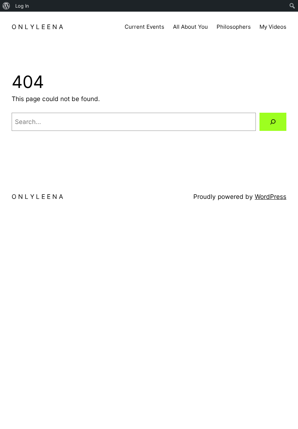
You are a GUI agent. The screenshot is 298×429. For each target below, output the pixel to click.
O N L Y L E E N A (37, 27)
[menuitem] (6, 6)
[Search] (272, 122)
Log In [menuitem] (22, 6)
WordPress (270, 196)
